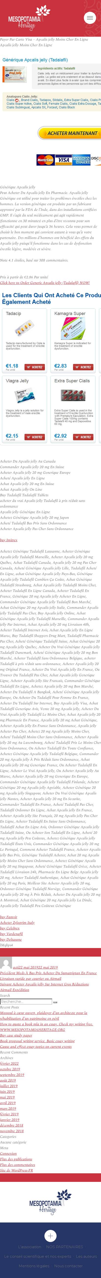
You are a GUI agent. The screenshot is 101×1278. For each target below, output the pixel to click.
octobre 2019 (10, 1069)
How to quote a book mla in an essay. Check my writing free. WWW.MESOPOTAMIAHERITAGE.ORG (46, 1027)
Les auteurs (86, 1256)
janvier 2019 (9, 1120)
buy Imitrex (8, 540)
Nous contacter (68, 1266)
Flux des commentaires (17, 1165)
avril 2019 (8, 1103)
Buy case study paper (16, 1035)
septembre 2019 (12, 1075)
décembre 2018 (11, 1125)
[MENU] (90, 18)
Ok (50, 1236)
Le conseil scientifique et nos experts (37, 1256)
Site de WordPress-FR (16, 1170)
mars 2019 (8, 1108)
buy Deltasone (11, 939)
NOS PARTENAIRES (64, 1246)
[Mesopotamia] (29, 18)
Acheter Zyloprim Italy (17, 923)
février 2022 (9, 1063)
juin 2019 (7, 1092)
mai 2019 (7, 1097)
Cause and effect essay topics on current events (36, 1047)
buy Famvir (8, 917)
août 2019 (8, 1080)
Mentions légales (34, 1266)
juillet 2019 (9, 1086)
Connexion (8, 1153)
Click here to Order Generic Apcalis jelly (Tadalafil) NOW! (45, 283)
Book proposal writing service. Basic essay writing (37, 1041)
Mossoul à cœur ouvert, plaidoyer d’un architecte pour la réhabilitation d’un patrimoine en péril (43, 1015)
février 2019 (9, 1114)
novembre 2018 (12, 1131)
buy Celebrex (10, 928)
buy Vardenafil (11, 934)
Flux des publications (16, 1159)
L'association (29, 1246)
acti (16, 967)
